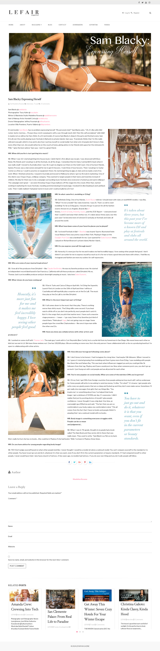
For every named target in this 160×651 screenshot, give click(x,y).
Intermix (76, 212)
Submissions (78, 25)
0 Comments (45, 104)
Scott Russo (90, 200)
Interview (30, 104)
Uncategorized (64, 627)
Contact (62, 25)
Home (11, 25)
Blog (50, 25)
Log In (127, 13)
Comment (12, 498)
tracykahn (34, 112)
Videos (107, 25)
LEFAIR (13, 615)
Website (11, 546)
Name (10, 526)
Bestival (83, 231)
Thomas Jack (39, 340)
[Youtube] (146, 2)
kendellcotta (43, 118)
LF (89, 209)
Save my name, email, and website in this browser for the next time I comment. (38, 560)
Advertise (93, 25)
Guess (83, 212)
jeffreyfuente (44, 121)
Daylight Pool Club (62, 237)
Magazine (36, 25)
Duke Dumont (106, 237)
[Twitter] (142, 2)
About (22, 25)
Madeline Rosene (18, 104)
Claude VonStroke (54, 268)
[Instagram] (149, 2)
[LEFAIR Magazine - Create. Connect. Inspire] (23, 13)
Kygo (64, 320)
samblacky (23, 109)
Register (136, 13)
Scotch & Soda (66, 212)
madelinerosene (50, 115)
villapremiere (45, 124)
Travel (36, 104)
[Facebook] (139, 2)
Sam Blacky (23, 130)
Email (10, 536)
